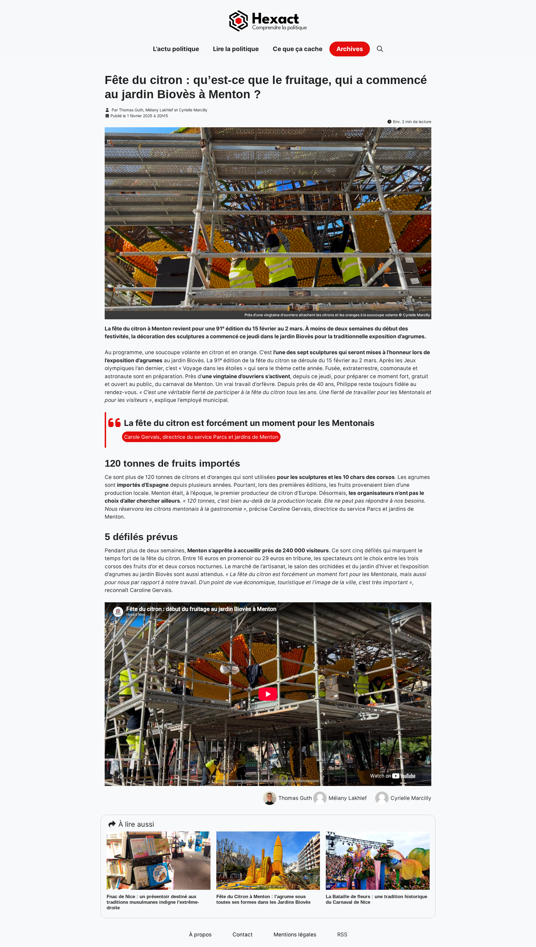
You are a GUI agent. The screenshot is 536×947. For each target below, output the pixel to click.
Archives (349, 48)
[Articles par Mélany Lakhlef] (320, 798)
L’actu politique (176, 48)
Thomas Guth (131, 109)
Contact (243, 934)
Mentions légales (295, 934)
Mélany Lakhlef (159, 109)
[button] (380, 49)
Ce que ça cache (297, 48)
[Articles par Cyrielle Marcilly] (382, 798)
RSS (342, 934)
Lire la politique (236, 48)
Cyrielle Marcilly (193, 109)
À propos (200, 934)
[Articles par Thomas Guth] (269, 798)
